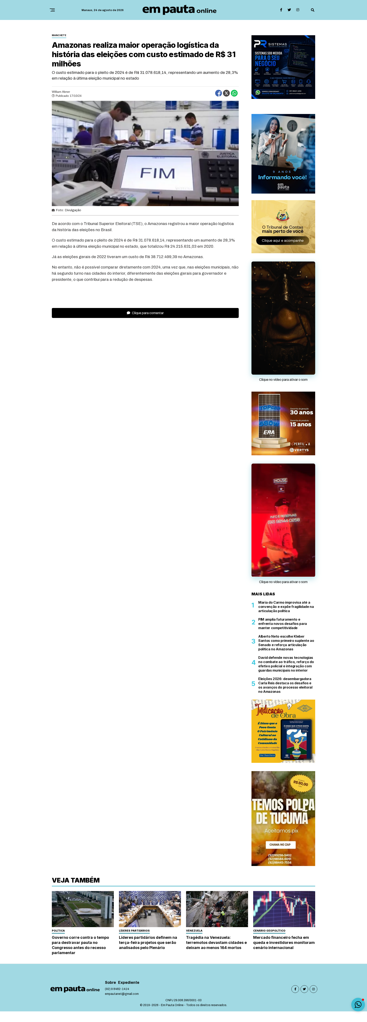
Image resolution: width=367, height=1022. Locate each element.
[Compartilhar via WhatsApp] (234, 93)
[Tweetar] (226, 93)
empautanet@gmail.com (122, 993)
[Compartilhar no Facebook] (218, 93)
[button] (358, 1004)
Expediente (128, 983)
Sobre (110, 983)
